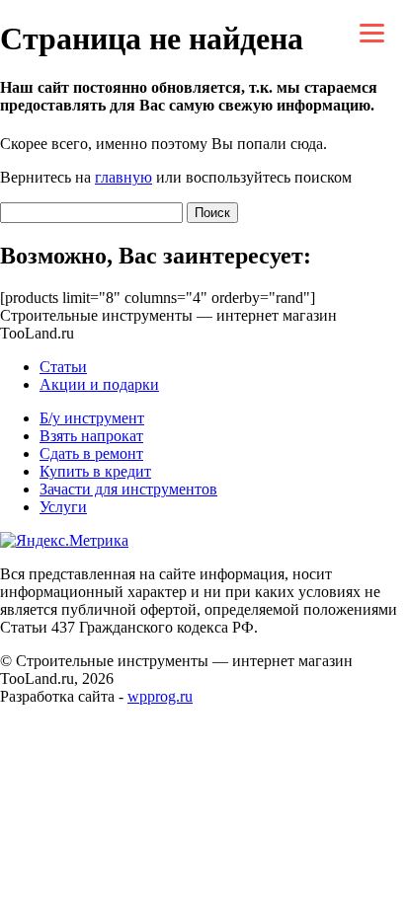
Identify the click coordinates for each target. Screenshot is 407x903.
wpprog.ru (160, 696)
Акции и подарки (99, 384)
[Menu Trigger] (372, 32)
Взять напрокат (91, 435)
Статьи (63, 366)
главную (123, 177)
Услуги (63, 506)
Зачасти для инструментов (128, 489)
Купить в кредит (95, 471)
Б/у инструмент (92, 418)
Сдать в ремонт (91, 453)
